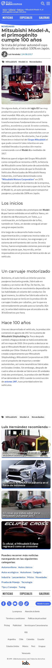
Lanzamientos (19, 577)
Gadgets (37, 572)
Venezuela (26, 653)
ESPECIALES (26, 17)
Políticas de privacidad (37, 618)
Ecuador (41, 639)
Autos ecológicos (10, 572)
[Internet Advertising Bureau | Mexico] (26, 663)
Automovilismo (9, 567)
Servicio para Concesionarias (36, 625)
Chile (21, 639)
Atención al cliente (32, 611)
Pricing (7, 625)
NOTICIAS (8, 17)
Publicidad (17, 625)
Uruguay (41, 646)
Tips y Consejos (9, 587)
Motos (30, 577)
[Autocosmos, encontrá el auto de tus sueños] (11, 3)
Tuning (22, 587)
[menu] (48, 3)
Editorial (12, 9)
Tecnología (26, 582)
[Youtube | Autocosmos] (15, 603)
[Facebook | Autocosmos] (3, 603)
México (25, 646)
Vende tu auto (43, 603)
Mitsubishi (11, 61)
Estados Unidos (12, 646)
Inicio (5, 9)
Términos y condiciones (15, 618)
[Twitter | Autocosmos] (9, 603)
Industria (5, 577)
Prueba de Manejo (10, 582)
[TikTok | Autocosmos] (26, 603)
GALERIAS (44, 17)
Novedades (7, 26)
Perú (33, 646)
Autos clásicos (25, 567)
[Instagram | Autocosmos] (20, 603)
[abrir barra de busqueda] (42, 3)
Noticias (20, 9)
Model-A (23, 61)
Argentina (12, 639)
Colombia (30, 639)
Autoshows (25, 572)
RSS (26, 632)
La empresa (17, 611)
